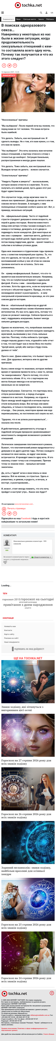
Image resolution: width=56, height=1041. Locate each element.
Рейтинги (50, 19)
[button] (46, 13)
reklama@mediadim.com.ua (39, 1015)
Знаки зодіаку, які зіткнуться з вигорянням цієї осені (22, 708)
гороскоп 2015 (11, 599)
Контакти (8, 630)
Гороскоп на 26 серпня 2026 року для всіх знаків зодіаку (26, 815)
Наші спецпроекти (11, 642)
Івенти (41, 19)
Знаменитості (8, 19)
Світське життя (29, 19)
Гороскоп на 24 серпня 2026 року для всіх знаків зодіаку (26, 979)
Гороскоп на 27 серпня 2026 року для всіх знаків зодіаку (26, 762)
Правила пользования (9, 1028)
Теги (5, 594)
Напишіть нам (10, 626)
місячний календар (28, 602)
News (18, 19)
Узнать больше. (49, 1034)
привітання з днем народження (28, 604)
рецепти (28, 608)
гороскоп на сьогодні (37, 599)
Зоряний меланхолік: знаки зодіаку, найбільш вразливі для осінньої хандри (26, 871)
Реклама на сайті (11, 638)
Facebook (26, 518)
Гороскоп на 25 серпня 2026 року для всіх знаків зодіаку (26, 926)
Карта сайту (9, 634)
